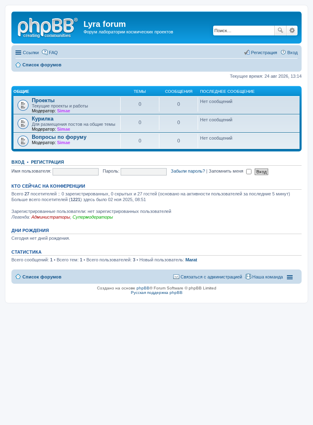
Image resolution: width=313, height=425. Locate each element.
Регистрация (47, 162)
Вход (17, 162)
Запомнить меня (227, 171)
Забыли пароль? (188, 171)
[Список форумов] (48, 26)
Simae (63, 110)
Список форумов (42, 276)
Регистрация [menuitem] (264, 52)
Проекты (43, 100)
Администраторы (50, 217)
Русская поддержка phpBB (157, 292)
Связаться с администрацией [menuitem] (211, 276)
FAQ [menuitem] (53, 52)
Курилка (42, 119)
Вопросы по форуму (59, 137)
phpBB (143, 288)
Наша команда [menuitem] (267, 276)
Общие (21, 91)
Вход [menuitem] (292, 52)
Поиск (280, 30)
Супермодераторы (93, 217)
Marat (191, 259)
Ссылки (31, 52)
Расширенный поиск (292, 30)
